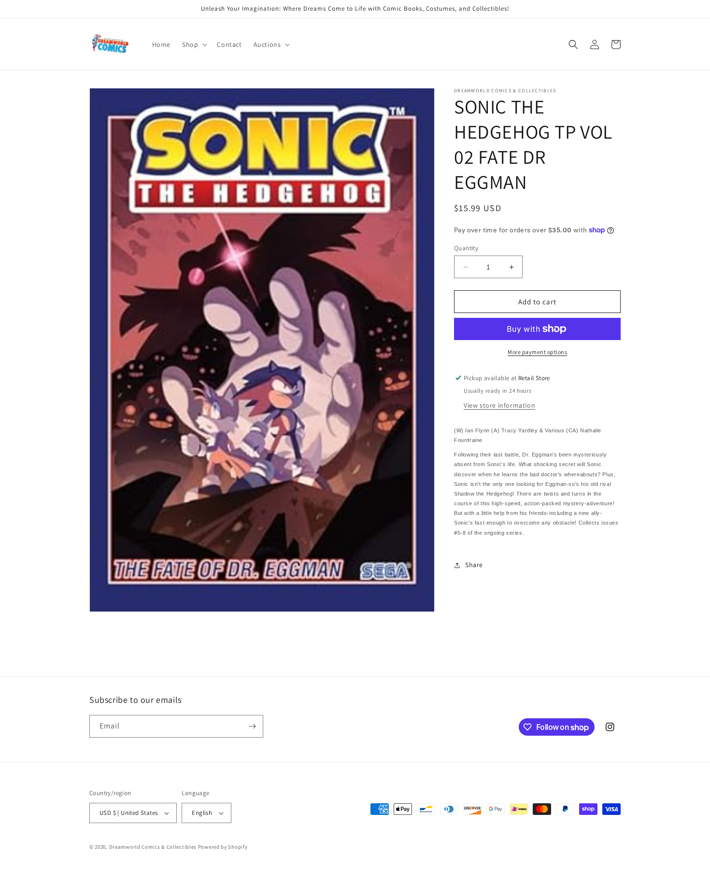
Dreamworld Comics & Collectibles (153, 846)
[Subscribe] (252, 726)
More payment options (537, 352)
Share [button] (474, 564)
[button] (193, 44)
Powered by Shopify (223, 846)
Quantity (466, 248)
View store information (499, 405)
